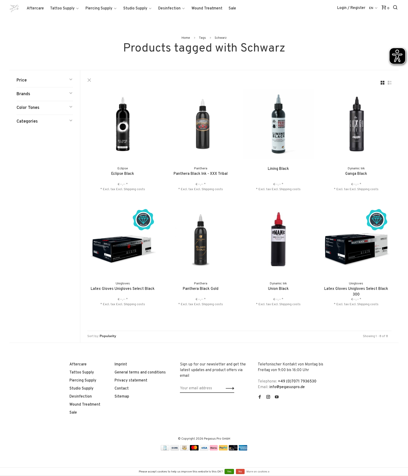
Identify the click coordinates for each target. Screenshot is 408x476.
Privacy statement (131, 380)
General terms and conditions (140, 372)
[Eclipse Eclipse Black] (122, 125)
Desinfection (169, 8)
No (240, 472)
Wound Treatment (206, 8)
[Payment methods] (165, 449)
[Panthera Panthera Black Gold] (200, 240)
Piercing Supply (98, 8)
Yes (229, 472)
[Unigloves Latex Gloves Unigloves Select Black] (122, 240)
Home (185, 38)
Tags (202, 38)
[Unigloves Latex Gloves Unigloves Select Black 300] (356, 240)
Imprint (121, 364)
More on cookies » (257, 472)
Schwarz (221, 38)
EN (371, 8)
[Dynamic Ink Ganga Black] (356, 125)
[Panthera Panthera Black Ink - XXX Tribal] (200, 125)
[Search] (396, 8)
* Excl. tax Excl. (112, 189)
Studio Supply (135, 8)
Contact (122, 388)
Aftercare (35, 8)
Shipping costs (134, 189)
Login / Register (351, 8)
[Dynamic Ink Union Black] (278, 240)
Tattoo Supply (62, 8)
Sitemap (122, 396)
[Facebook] (260, 397)
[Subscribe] (228, 388)
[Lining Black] (278, 125)
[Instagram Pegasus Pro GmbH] (268, 397)
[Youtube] (277, 397)
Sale (232, 8)
